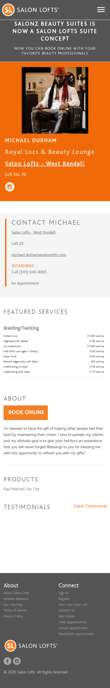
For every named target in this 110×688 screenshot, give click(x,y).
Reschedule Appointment (76, 634)
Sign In (63, 593)
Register (64, 599)
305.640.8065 (23, 266)
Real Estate (66, 616)
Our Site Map (13, 605)
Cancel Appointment (73, 628)
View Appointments (73, 622)
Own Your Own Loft (73, 605)
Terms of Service (15, 610)
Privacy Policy (13, 616)
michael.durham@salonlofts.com (39, 255)
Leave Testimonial (90, 506)
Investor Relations (16, 599)
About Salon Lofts (16, 593)
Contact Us (67, 610)
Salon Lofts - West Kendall (45, 163)
